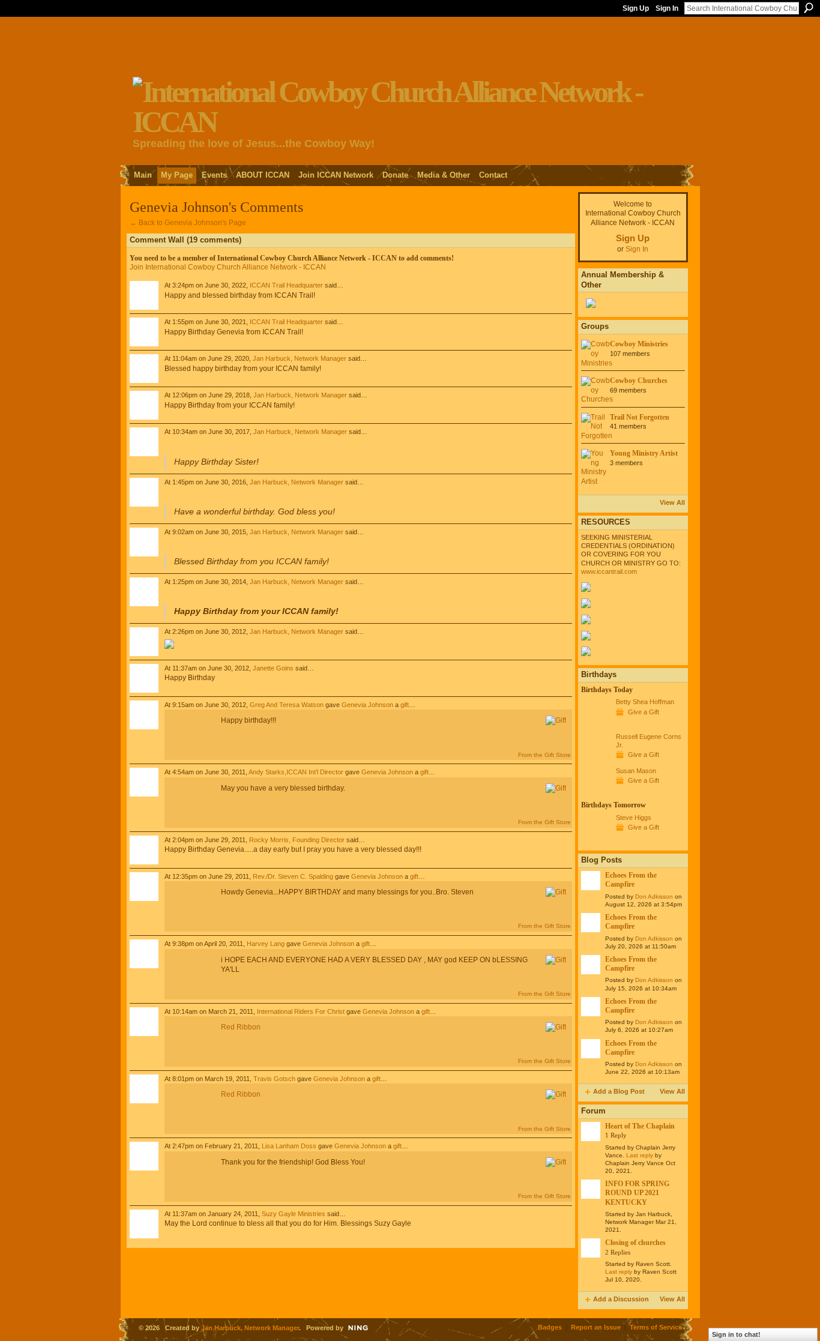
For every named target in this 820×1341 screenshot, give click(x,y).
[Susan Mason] (595, 793)
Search (808, 7)
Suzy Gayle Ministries (293, 1213)
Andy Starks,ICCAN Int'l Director (296, 772)
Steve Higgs (633, 817)
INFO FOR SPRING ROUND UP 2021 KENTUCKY (637, 1193)
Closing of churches (635, 1242)
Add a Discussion (621, 1299)
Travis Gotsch (274, 1078)
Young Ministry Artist (644, 453)
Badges (550, 1327)
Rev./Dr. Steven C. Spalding (293, 876)
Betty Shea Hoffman (645, 701)
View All (672, 502)
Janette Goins (273, 668)
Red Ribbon (241, 1027)
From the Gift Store (544, 755)
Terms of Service (656, 1327)
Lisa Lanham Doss (289, 1146)
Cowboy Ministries (639, 344)
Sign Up (636, 8)
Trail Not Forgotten (639, 417)
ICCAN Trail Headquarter (286, 285)
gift (404, 704)
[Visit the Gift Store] (556, 720)
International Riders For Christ (301, 1011)
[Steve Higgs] (595, 840)
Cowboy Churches (639, 380)
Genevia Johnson (367, 704)
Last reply (639, 1155)
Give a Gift (643, 712)
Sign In (667, 8)
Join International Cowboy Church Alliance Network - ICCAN (228, 267)
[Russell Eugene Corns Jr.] (595, 759)
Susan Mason (636, 770)
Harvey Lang (266, 943)
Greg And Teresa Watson (287, 704)
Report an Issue (596, 1327)
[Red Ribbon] (189, 735)
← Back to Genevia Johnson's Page (188, 222)
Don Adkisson (654, 896)
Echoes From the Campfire (631, 879)
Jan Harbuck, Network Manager (299, 358)
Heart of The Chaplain (640, 1126)
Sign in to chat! (736, 1334)
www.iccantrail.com (609, 571)
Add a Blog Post (619, 1091)
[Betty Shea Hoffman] (595, 724)
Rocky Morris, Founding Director (297, 839)
